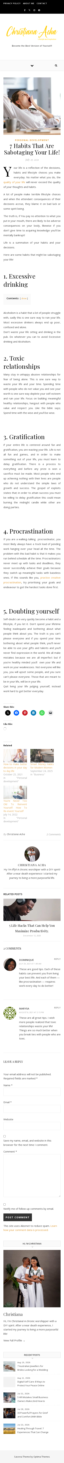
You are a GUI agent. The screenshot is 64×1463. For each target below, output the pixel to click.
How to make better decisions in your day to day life (15, 768)
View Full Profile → (14, 1340)
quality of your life (14, 182)
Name (7, 1085)
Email (7, 1102)
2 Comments (54, 834)
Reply (57, 958)
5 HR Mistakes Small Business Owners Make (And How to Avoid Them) (32, 1399)
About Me (28, 3)
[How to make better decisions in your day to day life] (15, 756)
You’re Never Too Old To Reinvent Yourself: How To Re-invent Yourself (15, 806)
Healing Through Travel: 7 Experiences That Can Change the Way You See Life (32, 1430)
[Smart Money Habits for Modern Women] (42, 756)
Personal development (32, 140)
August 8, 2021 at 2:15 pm (31, 1012)
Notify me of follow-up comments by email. (28, 1208)
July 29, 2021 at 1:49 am (30, 963)
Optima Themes (41, 1456)
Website (8, 1119)
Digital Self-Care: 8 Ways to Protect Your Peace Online (31, 1383)
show (23, 298)
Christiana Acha (16, 834)
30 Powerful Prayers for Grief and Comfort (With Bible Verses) (32, 1415)
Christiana (13, 1314)
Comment (10, 1151)
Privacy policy (12, 3)
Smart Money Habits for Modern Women (42, 766)
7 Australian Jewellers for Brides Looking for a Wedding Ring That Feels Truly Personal (32, 1368)
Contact (42, 3)
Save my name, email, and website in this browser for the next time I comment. (27, 1142)
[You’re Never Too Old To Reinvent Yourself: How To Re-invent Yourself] (15, 792)
